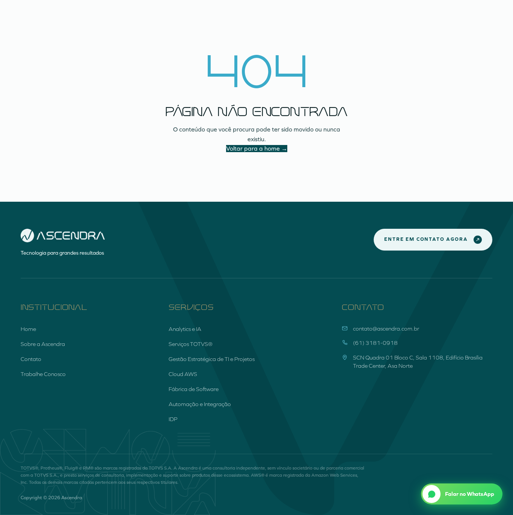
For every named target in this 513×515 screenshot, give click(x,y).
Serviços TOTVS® (191, 344)
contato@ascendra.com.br (386, 328)
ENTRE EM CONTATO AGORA (426, 239)
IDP (173, 419)
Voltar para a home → (256, 148)
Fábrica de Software (194, 389)
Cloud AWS (183, 374)
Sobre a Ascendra (43, 344)
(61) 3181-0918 (375, 343)
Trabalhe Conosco (43, 374)
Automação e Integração (200, 404)
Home (28, 329)
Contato (31, 359)
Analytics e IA (185, 329)
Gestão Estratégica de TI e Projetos (212, 359)
